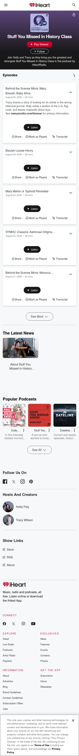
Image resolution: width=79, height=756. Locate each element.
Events (44, 650)
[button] (32, 127)
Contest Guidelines (13, 697)
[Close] (73, 720)
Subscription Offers (13, 703)
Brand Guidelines (12, 692)
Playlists (7, 661)
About (11, 565)
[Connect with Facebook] (4, 623)
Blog (5, 686)
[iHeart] (39, 5)
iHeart (6, 638)
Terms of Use (41, 745)
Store (10, 549)
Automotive (46, 675)
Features (45, 644)
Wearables (46, 686)
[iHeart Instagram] (23, 623)
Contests (45, 655)
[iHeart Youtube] (33, 623)
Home (43, 681)
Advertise (8, 681)
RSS (10, 557)
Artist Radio (9, 655)
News (43, 638)
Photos (44, 661)
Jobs (5, 708)
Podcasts (8, 650)
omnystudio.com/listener (26, 113)
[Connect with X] (13, 623)
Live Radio (8, 644)
